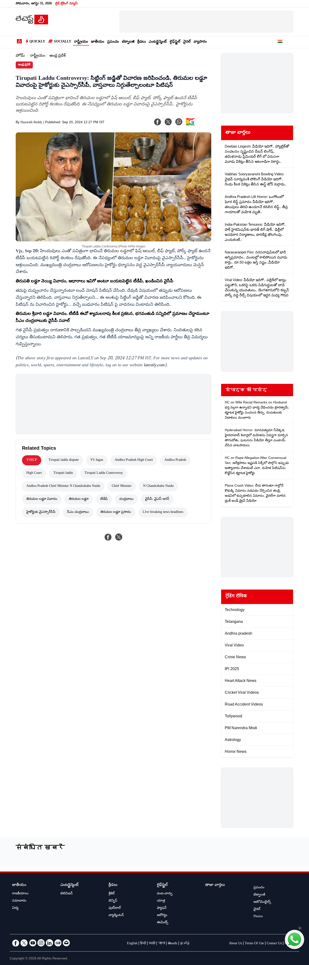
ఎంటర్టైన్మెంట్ (158, 42)
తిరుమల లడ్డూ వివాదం (41, 499)
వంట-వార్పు (165, 894)
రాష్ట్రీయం (81, 42)
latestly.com (154, 365)
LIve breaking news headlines (163, 512)
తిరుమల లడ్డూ (79, 499)
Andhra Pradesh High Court (134, 460)
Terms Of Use (254, 943)
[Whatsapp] (179, 121)
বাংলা (161, 943)
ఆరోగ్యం (162, 915)
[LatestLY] (32, 23)
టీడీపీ (104, 499)
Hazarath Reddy (31, 122)
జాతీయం (97, 42)
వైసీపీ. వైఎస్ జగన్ (157, 499)
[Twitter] (24, 942)
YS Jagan (96, 460)
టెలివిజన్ (66, 894)
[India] (280, 42)
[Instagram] (41, 942)
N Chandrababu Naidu (158, 486)
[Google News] (58, 942)
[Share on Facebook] (108, 537)
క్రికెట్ (112, 894)
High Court (34, 473)
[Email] (66, 942)
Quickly (37, 42)
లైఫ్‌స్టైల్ (175, 42)
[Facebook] (157, 121)
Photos (258, 916)
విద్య (15, 908)
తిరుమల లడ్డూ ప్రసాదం (115, 512)
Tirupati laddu (63, 473)
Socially (62, 42)
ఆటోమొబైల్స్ (262, 902)
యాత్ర (161, 901)
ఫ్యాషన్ (162, 908)
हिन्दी (143, 943)
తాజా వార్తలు (237, 133)
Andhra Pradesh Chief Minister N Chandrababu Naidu (63, 486)
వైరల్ (187, 42)
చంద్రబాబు (126, 499)
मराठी (152, 943)
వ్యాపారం (200, 42)
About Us (235, 943)
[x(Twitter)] (168, 121)
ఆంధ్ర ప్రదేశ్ (57, 56)
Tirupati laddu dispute (64, 460)
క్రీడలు (141, 42)
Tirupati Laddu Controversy (103, 473)
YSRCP (31, 460)
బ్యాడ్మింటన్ (116, 915)
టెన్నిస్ (113, 901)
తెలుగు (172, 943)
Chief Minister (122, 486)
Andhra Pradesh (175, 460)
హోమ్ (20, 56)
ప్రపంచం (113, 42)
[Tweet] (118, 537)
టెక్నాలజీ (128, 42)
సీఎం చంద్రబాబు (78, 512)
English (132, 943)
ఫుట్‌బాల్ (115, 908)
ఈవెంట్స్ (162, 922)
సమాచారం (19, 901)
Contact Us (274, 943)
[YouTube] (32, 942)
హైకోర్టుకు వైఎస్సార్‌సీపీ (41, 512)
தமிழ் (185, 943)
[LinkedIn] (49, 942)
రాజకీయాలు (20, 894)
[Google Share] (198, 125)
